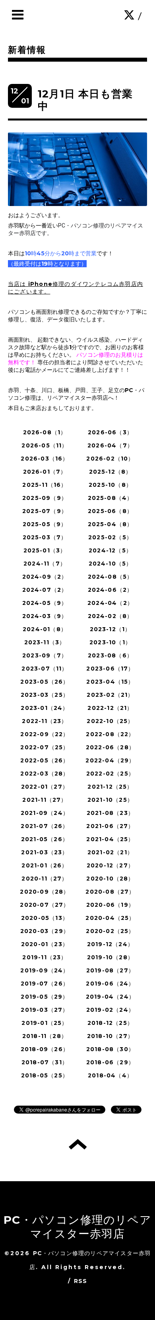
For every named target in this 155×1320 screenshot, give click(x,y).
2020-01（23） (44, 944)
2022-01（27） (44, 786)
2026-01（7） (45, 471)
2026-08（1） (45, 432)
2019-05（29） (44, 996)
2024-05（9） (45, 603)
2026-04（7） (110, 445)
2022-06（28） (110, 747)
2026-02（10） (110, 458)
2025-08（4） (110, 498)
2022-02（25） (110, 773)
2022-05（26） (44, 760)
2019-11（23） (44, 957)
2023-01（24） (44, 708)
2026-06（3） (110, 432)
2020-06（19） (110, 904)
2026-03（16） (44, 458)
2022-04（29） (110, 760)
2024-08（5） (110, 576)
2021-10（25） (110, 799)
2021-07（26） (44, 826)
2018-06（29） (110, 1062)
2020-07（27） (44, 904)
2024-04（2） (110, 603)
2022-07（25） (44, 747)
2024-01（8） (45, 629)
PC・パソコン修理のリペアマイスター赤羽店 (77, 1226)
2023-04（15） (110, 681)
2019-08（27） (110, 970)
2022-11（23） (44, 721)
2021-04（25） (110, 839)
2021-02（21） (110, 852)
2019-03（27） (44, 1009)
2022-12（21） (110, 708)
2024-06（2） (110, 589)
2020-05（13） (44, 917)
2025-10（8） (110, 484)
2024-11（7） (44, 563)
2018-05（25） (44, 1075)
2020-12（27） (110, 865)
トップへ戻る (78, 1144)
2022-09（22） (44, 734)
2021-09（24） (45, 812)
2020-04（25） (110, 917)
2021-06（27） (110, 826)
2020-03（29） (44, 931)
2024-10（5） (110, 563)
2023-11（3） (45, 642)
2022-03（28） (44, 773)
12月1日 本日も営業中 (85, 100)
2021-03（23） (44, 852)
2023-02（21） (110, 694)
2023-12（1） (110, 629)
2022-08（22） (110, 734)
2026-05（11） (44, 445)
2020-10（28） (110, 878)
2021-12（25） (110, 786)
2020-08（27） (110, 891)
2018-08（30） (110, 1049)
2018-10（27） (110, 1036)
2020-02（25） (110, 931)
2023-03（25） (45, 694)
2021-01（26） (44, 865)
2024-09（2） (45, 576)
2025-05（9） (45, 524)
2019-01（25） (44, 1022)
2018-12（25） (110, 1022)
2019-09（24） (44, 970)
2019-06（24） (110, 983)
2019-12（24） (110, 944)
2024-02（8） (110, 616)
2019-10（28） (110, 957)
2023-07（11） (44, 668)
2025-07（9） (44, 511)
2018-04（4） (110, 1075)
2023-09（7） (44, 655)
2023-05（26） (44, 681)
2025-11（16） (44, 484)
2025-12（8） (110, 471)
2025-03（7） (45, 537)
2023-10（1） (110, 642)
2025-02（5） (110, 537)
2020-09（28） (44, 891)
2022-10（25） (110, 721)
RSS (80, 1281)
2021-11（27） (44, 799)
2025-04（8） (110, 524)
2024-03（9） (45, 616)
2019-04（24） (110, 996)
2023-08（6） (110, 655)
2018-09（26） (45, 1049)
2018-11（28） (44, 1036)
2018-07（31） (44, 1062)
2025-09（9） (44, 498)
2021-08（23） (110, 812)
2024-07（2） (45, 589)
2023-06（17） (110, 668)
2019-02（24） (110, 1009)
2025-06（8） (110, 511)
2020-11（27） (44, 878)
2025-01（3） (44, 550)
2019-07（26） (45, 983)
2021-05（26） (44, 839)
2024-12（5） (110, 550)
